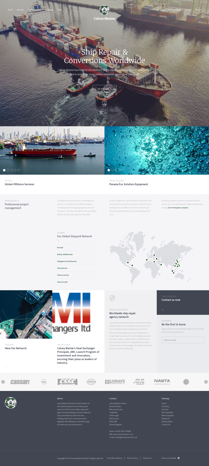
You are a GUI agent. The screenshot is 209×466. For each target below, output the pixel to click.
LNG (59, 9)
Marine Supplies (34, 9)
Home (10, 9)
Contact (188, 9)
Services (20, 9)
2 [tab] (8, 170)
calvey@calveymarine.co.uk (126, 437)
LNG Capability (167, 412)
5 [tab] (19, 170)
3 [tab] (11, 170)
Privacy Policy (132, 458)
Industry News (174, 9)
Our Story (160, 9)
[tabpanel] (52, 160)
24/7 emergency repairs (178, 207)
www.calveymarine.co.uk (123, 434)
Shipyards (49, 9)
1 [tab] (4, 170)
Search (198, 9)
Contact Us (166, 424)
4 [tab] (15, 170)
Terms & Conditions (114, 458)
